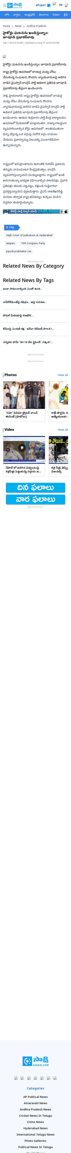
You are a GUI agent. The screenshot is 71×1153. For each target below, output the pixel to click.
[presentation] (8, 395)
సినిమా (56, 15)
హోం (7, 15)
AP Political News (35, 1097)
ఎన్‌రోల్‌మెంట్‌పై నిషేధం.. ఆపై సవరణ (34, 302)
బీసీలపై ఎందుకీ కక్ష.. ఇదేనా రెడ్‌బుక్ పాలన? (35, 329)
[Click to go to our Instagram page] (35, 1078)
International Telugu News (36, 1135)
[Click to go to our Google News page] (55, 1078)
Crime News (35, 1122)
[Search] (48, 5)
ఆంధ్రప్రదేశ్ (29, 15)
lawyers (10, 243)
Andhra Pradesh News (35, 1110)
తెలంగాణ (44, 15)
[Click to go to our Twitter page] (29, 1078)
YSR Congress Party (33, 243)
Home (6, 26)
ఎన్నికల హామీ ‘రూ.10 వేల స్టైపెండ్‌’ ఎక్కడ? (34, 342)
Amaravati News (35, 1104)
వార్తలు (16, 15)
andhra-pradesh (36, 26)
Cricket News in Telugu (35, 1116)
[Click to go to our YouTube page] (42, 1078)
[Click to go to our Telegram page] (48, 1078)
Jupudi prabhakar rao (18, 251)
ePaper (41, 5)
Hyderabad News (35, 1129)
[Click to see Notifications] (66, 5)
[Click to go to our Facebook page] (16, 1078)
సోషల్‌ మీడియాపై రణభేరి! (35, 315)
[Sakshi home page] (35, 1061)
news (18, 26)
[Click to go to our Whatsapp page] (22, 1078)
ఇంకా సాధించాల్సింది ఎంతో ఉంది (35, 289)
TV (60, 5)
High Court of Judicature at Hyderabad (29, 235)
